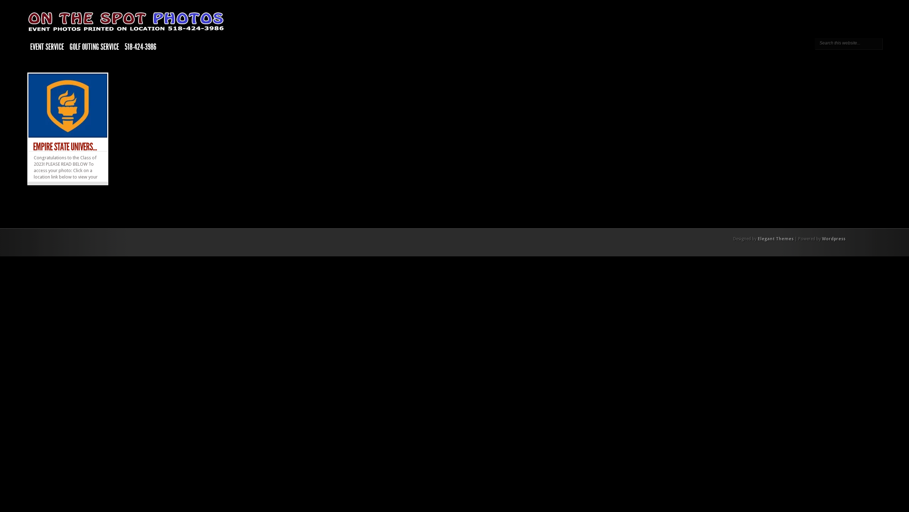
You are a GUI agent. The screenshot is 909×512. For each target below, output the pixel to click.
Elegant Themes (776, 238)
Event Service (47, 47)
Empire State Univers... (65, 146)
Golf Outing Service (94, 47)
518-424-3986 (140, 47)
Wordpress (833, 238)
